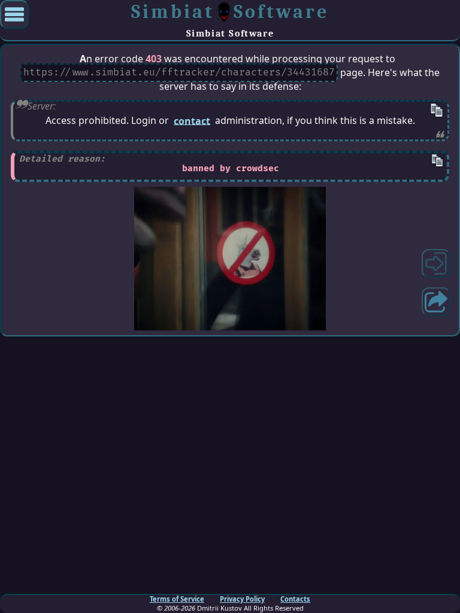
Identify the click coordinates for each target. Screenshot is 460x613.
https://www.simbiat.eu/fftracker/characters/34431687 (179, 73)
